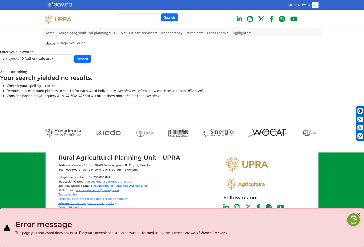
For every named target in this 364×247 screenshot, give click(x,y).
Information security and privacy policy (87, 203)
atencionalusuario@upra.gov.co (109, 181)
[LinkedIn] (239, 19)
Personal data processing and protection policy (93, 198)
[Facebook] (272, 19)
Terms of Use (67, 194)
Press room (216, 33)
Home (49, 33)
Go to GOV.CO (299, 5)
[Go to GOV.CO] (60, 5)
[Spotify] (282, 19)
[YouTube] (293, 19)
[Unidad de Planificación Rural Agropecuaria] (58, 19)
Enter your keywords (16, 52)
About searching (13, 72)
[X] (261, 19)
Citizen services (141, 33)
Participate (195, 33)
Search (169, 17)
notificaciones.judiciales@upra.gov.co (120, 185)
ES (315, 5)
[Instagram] (250, 19)
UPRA (118, 33)
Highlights (240, 33)
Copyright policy (70, 207)
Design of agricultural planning (83, 33)
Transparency (171, 33)
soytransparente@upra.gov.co (97, 190)
